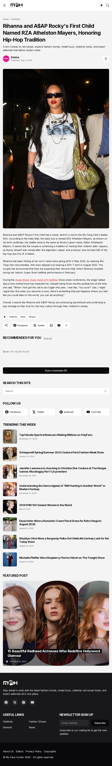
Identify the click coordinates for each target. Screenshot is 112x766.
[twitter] (15, 702)
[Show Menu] (4, 5)
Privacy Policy (34, 751)
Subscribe (100, 723)
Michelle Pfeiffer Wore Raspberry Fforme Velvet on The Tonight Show (62, 557)
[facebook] (6, 702)
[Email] (59, 325)
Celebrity (15, 19)
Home (6, 19)
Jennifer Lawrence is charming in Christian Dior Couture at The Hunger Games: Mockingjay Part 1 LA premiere (62, 470)
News (23, 317)
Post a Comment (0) (56, 370)
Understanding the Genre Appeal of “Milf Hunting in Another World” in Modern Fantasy (62, 487)
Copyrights (50, 751)
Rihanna (32, 317)
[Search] (107, 5)
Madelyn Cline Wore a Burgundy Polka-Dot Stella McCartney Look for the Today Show (64, 540)
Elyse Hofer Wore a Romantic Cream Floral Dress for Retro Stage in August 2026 (60, 522)
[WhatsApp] (51, 325)
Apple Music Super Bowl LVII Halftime (36, 279)
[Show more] (66, 325)
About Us (8, 751)
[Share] (106, 58)
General (7, 727)
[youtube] (32, 702)
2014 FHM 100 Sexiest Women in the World (45, 505)
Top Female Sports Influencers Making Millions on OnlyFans (55, 434)
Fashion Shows (37, 721)
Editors (19, 751)
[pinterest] (23, 702)
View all (48, 338)
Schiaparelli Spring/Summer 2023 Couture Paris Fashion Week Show (61, 452)
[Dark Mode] (101, 5)
